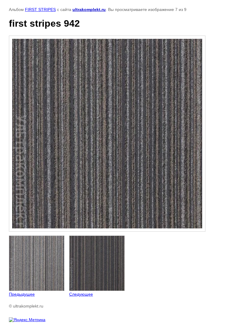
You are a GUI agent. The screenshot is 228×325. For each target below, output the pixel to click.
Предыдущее (22, 294)
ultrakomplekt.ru (89, 9)
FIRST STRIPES (40, 9)
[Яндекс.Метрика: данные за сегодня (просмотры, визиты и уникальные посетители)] (27, 319)
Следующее (81, 294)
